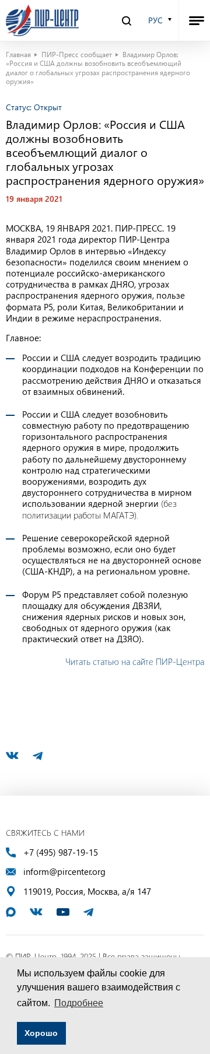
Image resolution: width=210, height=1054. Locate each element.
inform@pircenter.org (64, 871)
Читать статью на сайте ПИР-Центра (134, 661)
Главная (18, 54)
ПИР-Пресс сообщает (76, 54)
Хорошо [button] (41, 1033)
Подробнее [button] (78, 1003)
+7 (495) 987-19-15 (60, 852)
